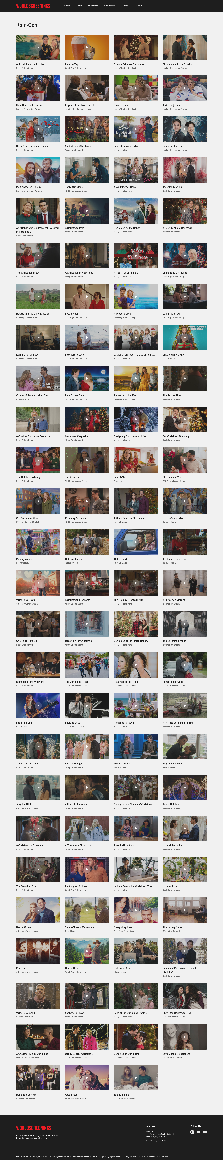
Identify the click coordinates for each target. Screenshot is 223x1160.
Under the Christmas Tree (177, 1013)
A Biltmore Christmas (174, 559)
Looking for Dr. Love (27, 354)
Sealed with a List (173, 146)
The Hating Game (172, 927)
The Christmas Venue (174, 641)
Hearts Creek (72, 968)
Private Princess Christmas (129, 64)
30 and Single (121, 1094)
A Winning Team (172, 105)
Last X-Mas (120, 477)
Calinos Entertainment (74, 726)
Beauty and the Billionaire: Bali (33, 313)
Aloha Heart (120, 559)
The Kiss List (72, 477)
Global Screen (120, 767)
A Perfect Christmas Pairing (178, 722)
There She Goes (74, 187)
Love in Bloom (170, 886)
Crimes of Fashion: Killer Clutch (33, 395)
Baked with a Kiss (124, 845)
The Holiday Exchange (28, 477)
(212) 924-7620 (159, 1140)
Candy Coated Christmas (79, 1054)
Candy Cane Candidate (126, 1054)
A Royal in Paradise (76, 804)
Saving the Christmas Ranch (32, 146)
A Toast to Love (122, 313)
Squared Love (72, 722)
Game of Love (121, 105)
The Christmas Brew (27, 272)
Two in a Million (122, 763)
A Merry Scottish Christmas (129, 518)
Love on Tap (71, 64)
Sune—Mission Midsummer (80, 927)
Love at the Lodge (173, 845)
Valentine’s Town (172, 313)
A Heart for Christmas (126, 272)
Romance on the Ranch (126, 395)
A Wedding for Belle (125, 187)
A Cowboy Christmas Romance (33, 436)
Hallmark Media (120, 522)
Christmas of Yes (172, 477)
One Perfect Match (26, 641)
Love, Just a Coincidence (176, 1054)
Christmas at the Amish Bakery (131, 641)
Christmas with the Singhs (177, 64)
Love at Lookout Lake (126, 146)
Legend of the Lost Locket (79, 105)
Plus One (21, 968)
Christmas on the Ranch (127, 228)
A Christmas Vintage (174, 600)
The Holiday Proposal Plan (128, 600)
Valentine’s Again (26, 1013)
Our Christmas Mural (27, 518)
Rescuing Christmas (76, 518)
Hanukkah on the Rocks (29, 105)
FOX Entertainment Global (76, 190)
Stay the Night (24, 804)
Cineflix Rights (169, 358)
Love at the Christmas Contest (131, 1013)
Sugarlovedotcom (172, 763)
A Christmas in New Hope (79, 272)
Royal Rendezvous (173, 682)
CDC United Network (171, 931)
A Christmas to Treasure (29, 845)
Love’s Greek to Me (173, 518)
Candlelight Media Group (173, 276)
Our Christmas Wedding (176, 436)
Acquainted (71, 1094)
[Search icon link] (205, 5)
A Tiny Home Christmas (78, 845)
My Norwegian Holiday (28, 187)
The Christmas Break (76, 682)
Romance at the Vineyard (30, 682)
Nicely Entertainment (25, 68)
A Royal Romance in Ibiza (30, 64)
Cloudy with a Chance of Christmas (133, 804)
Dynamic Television (24, 1016)
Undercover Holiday (173, 354)
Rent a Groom (23, 927)
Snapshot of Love (74, 1013)
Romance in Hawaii (124, 722)
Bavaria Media (120, 481)
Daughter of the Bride (126, 682)
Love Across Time (75, 395)
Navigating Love (123, 927)
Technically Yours (172, 187)
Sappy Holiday (171, 804)
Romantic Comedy (26, 1094)
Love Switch (72, 313)
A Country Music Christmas (177, 228)
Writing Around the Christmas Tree (133, 886)
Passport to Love (74, 354)
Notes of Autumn (74, 559)
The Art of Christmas (27, 763)
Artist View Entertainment (76, 68)
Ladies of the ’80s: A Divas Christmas (134, 354)
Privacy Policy (22, 1157)
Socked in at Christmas (78, 146)
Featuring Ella (24, 722)
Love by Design (73, 763)
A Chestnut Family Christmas (32, 1054)
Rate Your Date (122, 968)
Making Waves (24, 559)
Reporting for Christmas (78, 641)
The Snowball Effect (27, 886)
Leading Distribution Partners (127, 68)
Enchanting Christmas (175, 272)
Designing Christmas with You (130, 436)
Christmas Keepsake (76, 436)
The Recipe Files (172, 395)
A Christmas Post (74, 228)
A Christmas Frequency (77, 600)
